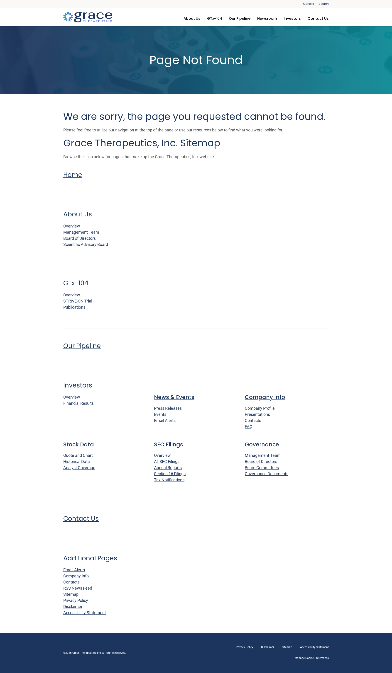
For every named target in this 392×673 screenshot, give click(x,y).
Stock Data (78, 444)
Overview (71, 225)
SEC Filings (168, 444)
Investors (292, 18)
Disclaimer (72, 606)
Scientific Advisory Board (85, 244)
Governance (262, 444)
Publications (74, 307)
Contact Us (318, 18)
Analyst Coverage (79, 467)
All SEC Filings (166, 461)
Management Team (81, 232)
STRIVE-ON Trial (77, 301)
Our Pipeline (239, 18)
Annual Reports (168, 467)
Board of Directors (79, 238)
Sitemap (70, 594)
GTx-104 (214, 18)
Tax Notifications (169, 479)
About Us (192, 18)
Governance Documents (266, 473)
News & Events (174, 397)
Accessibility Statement (84, 612)
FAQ (248, 426)
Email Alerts (165, 420)
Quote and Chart (78, 455)
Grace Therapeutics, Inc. (86, 652)
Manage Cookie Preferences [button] (312, 658)
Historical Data (76, 461)
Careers (308, 3)
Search (324, 3)
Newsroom (267, 18)
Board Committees (262, 467)
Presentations (257, 414)
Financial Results (78, 403)
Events (160, 414)
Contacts (253, 420)
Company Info (265, 397)
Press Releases (168, 408)
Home (72, 174)
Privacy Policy (75, 600)
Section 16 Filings (170, 473)
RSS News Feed (77, 588)
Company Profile (260, 408)
